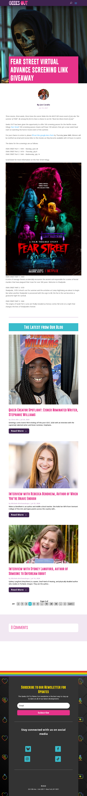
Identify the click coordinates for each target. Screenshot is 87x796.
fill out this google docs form (43, 135)
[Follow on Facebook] (58, 749)
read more (17, 430)
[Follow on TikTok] (58, 759)
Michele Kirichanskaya (20, 503)
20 (51, 604)
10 (46, 604)
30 (56, 604)
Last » (70, 604)
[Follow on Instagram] (27, 759)
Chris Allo (15, 419)
